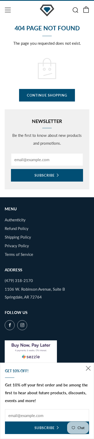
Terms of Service (19, 254)
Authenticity (15, 219)
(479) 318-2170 (19, 280)
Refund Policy (16, 228)
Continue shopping (47, 95)
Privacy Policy (17, 245)
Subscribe (44, 175)
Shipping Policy (18, 237)
